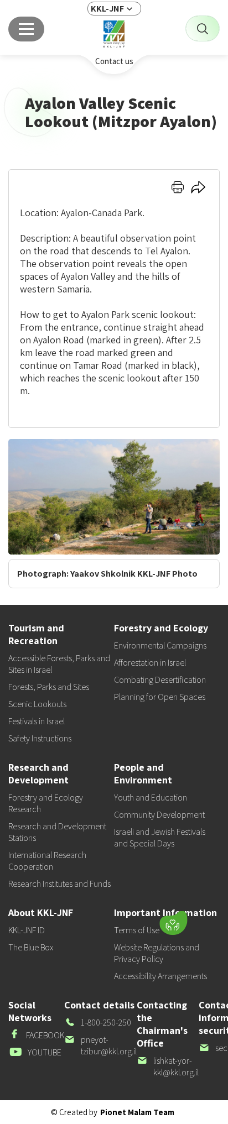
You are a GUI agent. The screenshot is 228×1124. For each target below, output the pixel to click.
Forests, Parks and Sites (48, 687)
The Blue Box (30, 947)
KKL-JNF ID (26, 930)
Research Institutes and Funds (59, 884)
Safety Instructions (39, 738)
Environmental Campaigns (160, 645)
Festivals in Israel (36, 721)
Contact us (114, 61)
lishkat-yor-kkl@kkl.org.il (168, 1066)
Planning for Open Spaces (159, 697)
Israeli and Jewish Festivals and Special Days (159, 837)
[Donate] (173, 923)
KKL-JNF (107, 8)
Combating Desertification (160, 680)
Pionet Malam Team (137, 1112)
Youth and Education (150, 797)
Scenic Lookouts (37, 704)
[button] (104, 920)
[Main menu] (26, 29)
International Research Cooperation (47, 860)
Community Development (159, 814)
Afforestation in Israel (150, 662)
